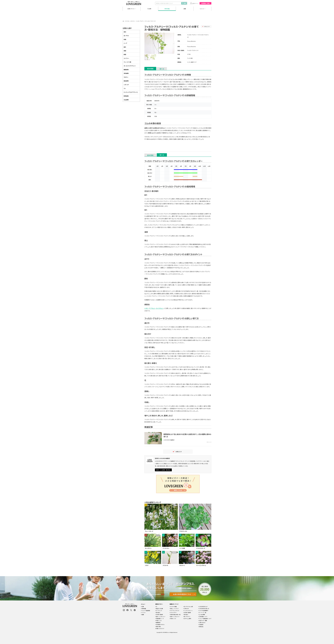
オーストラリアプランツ (130, 66)
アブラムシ (152, 308)
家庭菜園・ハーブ (160, 618)
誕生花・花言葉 (159, 608)
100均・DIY (186, 608)
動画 (143, 614)
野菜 (125, 54)
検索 (185, 3)
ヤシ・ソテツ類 (127, 62)
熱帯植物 (126, 96)
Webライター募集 (203, 620)
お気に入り (207, 26)
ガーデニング (159, 610)
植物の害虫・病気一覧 (175, 614)
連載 (185, 9)
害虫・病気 (158, 626)
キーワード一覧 (202, 612)
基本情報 (150, 69)
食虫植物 (126, 81)
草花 (125, 32)
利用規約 (201, 624)
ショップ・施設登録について (205, 618)
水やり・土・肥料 (187, 618)
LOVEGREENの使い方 (204, 608)
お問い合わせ (202, 622)
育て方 (162, 69)
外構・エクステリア (160, 628)
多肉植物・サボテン (160, 624)
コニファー (126, 58)
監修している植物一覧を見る (163, 470)
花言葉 (149, 9)
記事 (143, 606)
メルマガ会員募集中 (203, 610)
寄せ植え (158, 612)
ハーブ (125, 43)
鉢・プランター (187, 616)
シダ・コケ (126, 84)
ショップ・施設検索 (146, 610)
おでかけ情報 (173, 606)
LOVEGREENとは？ (203, 606)
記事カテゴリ (131, 9)
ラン (125, 88)
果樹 (125, 51)
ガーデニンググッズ (174, 610)
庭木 (125, 47)
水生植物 (126, 100)
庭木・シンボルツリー (161, 616)
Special (202, 8)
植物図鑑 (167, 9)
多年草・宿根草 (159, 614)
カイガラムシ (159, 308)
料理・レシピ (159, 620)
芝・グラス (126, 35)
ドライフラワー (173, 612)
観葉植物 (132, 21)
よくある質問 (202, 614)
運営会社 (201, 626)
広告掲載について (203, 616)
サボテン (126, 77)
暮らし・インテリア (174, 608)
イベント (144, 612)
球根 (125, 39)
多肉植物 (126, 73)
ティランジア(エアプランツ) (131, 92)
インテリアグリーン (188, 610)
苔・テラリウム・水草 (188, 606)
